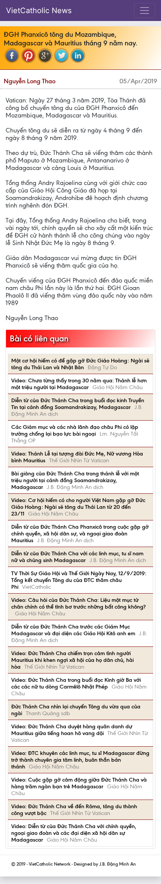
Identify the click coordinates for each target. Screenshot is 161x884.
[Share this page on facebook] (11, 55)
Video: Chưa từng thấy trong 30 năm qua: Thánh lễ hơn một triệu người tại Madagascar (79, 384)
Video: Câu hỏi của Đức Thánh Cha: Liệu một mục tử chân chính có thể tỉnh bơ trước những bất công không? (78, 603)
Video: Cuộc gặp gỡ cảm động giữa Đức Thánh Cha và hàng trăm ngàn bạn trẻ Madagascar (79, 783)
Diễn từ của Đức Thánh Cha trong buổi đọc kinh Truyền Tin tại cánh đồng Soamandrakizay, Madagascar (77, 403)
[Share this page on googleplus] (44, 55)
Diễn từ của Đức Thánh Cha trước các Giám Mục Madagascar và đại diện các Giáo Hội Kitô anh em (73, 630)
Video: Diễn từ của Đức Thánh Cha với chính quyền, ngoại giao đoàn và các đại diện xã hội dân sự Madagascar (73, 833)
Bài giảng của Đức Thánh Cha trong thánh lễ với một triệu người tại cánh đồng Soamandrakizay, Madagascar (75, 480)
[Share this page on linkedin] (77, 55)
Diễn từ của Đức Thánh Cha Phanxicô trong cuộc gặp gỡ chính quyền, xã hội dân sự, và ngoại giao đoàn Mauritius (80, 533)
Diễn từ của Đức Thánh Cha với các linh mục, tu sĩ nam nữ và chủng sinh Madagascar (77, 557)
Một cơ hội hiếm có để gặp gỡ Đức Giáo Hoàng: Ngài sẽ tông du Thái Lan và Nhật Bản (80, 364)
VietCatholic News (39, 10)
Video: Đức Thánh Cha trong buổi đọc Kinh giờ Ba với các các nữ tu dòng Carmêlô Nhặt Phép (76, 683)
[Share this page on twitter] (61, 55)
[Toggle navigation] (144, 10)
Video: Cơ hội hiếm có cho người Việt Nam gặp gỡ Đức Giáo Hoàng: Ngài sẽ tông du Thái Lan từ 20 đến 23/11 (78, 507)
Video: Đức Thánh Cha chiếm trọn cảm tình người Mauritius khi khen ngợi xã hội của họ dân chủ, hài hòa (72, 660)
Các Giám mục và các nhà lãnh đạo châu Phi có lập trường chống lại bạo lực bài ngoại (74, 430)
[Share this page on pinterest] (28, 55)
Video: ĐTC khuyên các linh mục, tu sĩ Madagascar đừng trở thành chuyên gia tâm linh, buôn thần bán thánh (80, 760)
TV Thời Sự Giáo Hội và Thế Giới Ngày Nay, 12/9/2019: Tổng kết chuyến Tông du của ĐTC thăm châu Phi (78, 580)
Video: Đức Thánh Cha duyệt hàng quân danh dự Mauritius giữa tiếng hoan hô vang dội (71, 730)
